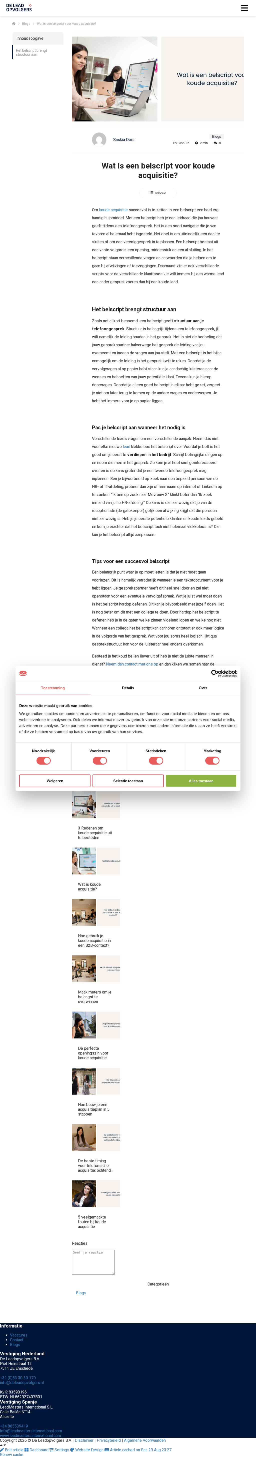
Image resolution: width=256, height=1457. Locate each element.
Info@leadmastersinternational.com (31, 1430)
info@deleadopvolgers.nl (22, 1382)
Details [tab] (128, 688)
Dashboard (39, 1450)
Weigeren (55, 780)
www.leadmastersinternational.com (30, 1435)
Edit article (14, 1450)
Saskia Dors (123, 139)
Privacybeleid (109, 1440)
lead (126, 446)
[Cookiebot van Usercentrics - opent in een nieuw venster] (215, 673)
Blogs (81, 1292)
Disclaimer (84, 1440)
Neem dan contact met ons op (132, 664)
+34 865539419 (14, 1426)
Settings (62, 1450)
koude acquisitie (113, 210)
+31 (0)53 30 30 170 (18, 1378)
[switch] (100, 761)
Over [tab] (203, 688)
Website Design (89, 1450)
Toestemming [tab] (53, 688)
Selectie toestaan (128, 780)
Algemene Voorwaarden (145, 1440)
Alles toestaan (201, 780)
